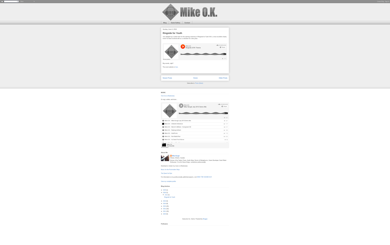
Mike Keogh (176, 156)
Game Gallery (175, 23)
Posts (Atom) (199, 83)
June (166, 195)
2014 (164, 203)
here (176, 67)
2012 (164, 208)
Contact (187, 23)
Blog (165, 23)
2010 (164, 214)
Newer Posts (167, 78)
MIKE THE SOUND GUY (204, 177)
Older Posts (223, 78)
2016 (164, 192)
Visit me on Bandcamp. (168, 96)
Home (195, 78)
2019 (164, 190)
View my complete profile (168, 181)
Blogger (205, 219)
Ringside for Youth (172, 33)
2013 (164, 206)
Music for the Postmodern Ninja (170, 169)
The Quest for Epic (166, 173)
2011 (164, 211)
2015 (164, 201)
